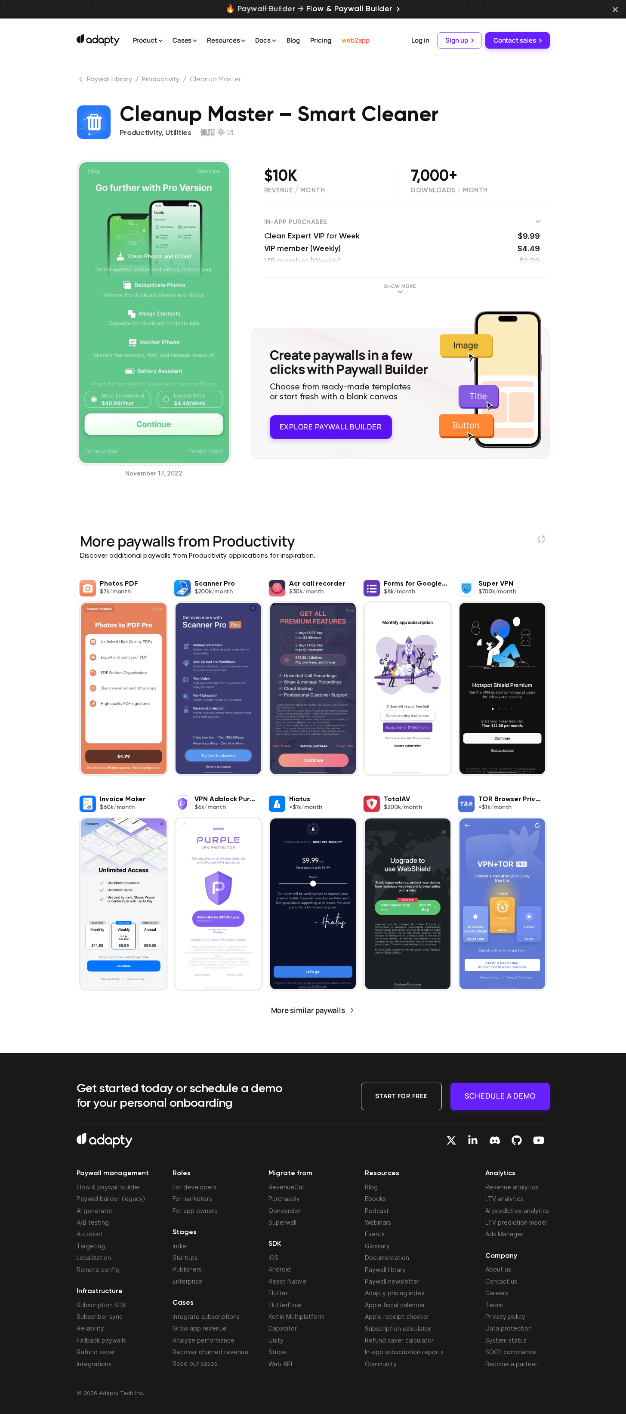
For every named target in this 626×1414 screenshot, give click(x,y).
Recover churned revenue (210, 1351)
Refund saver (96, 1351)
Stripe (277, 1351)
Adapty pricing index (395, 1293)
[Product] (160, 40)
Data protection (508, 1328)
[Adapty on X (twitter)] (451, 1140)
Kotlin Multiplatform (296, 1316)
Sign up (456, 40)
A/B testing (93, 1222)
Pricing (320, 40)
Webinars (378, 1222)
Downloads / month (449, 190)
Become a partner (511, 1364)
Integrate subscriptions (206, 1316)
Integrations (94, 1364)
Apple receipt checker (397, 1316)
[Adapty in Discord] (495, 1140)
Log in (420, 40)
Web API (280, 1364)
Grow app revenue (200, 1328)
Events (375, 1234)
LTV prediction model (516, 1222)
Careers (496, 1293)
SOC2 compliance (510, 1351)
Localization (94, 1257)
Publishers (187, 1269)
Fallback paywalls (101, 1340)
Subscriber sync (100, 1316)
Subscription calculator (398, 1328)
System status (506, 1340)
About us (498, 1269)
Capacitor (282, 1328)
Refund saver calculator (399, 1340)
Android (279, 1269)
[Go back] (82, 81)
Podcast (377, 1210)
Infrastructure (100, 1291)
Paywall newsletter (392, 1281)
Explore (331, 427)
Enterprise (187, 1281)
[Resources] (243, 40)
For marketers (192, 1198)
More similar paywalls (308, 1010)
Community (381, 1364)
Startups (185, 1257)
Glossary (377, 1246)
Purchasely (284, 1198)
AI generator (95, 1210)
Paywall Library (109, 79)
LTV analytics (504, 1198)
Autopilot (90, 1234)
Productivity (160, 79)
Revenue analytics (511, 1187)
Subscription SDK (101, 1305)
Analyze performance (203, 1340)
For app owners (195, 1210)
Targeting (91, 1246)
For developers (194, 1187)
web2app (356, 40)
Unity (276, 1340)
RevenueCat (286, 1187)
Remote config (98, 1269)
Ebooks (375, 1198)
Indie (179, 1246)
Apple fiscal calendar (395, 1305)
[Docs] (274, 40)
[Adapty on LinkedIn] (473, 1140)
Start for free (401, 1096)
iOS (273, 1257)
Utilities (178, 133)
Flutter (278, 1293)
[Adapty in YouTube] (538, 1140)
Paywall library (385, 1269)
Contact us (501, 1281)
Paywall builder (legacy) (111, 1198)
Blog (293, 40)
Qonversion (285, 1210)
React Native (287, 1281)
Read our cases (195, 1363)
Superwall (282, 1222)
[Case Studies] (194, 40)
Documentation (387, 1257)
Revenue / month (294, 190)
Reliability (90, 1328)
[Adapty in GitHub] (516, 1140)
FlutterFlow (284, 1305)
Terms (494, 1305)
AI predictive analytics (517, 1210)
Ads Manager (504, 1234)
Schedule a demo (500, 1096)
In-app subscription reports (404, 1351)
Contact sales (514, 40)
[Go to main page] (98, 40)
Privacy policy (505, 1316)
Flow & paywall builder (108, 1187)
